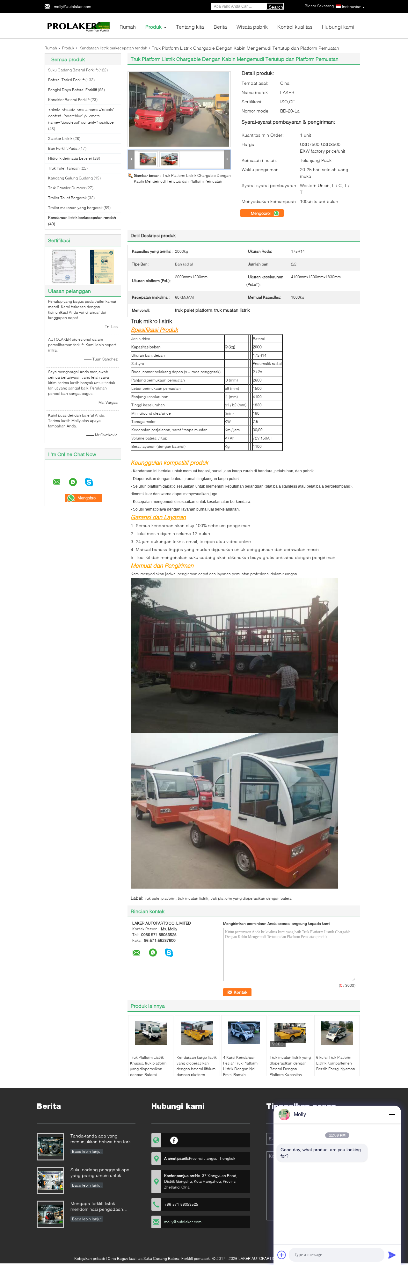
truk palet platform (159, 898)
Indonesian (351, 6)
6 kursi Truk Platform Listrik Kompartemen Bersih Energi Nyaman (335, 1063)
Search (276, 7)
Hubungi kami (338, 27)
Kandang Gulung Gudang (70, 178)
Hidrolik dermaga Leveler (70, 158)
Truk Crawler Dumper (66, 187)
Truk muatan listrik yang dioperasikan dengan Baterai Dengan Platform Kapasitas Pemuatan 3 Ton (290, 1069)
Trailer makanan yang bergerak (75, 207)
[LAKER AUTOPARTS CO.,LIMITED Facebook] (174, 1139)
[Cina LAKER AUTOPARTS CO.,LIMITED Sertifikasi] (64, 266)
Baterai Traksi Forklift (66, 79)
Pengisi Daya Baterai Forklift (72, 89)
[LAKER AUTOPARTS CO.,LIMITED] (80, 25)
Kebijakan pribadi (89, 1258)
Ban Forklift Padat (63, 148)
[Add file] (281, 1255)
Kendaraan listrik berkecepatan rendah (113, 48)
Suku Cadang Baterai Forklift (73, 70)
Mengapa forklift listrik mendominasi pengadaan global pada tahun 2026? (96, 1207)
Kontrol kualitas (294, 27)
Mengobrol (261, 213)
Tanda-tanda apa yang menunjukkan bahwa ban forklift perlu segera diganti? (102, 1139)
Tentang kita (190, 27)
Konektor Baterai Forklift (69, 99)
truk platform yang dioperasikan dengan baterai (252, 898)
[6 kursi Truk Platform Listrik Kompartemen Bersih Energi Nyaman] (337, 1033)
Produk (153, 27)
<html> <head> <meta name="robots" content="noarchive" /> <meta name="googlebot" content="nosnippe (81, 116)
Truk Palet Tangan (64, 168)
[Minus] (392, 1114)
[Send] (392, 1255)
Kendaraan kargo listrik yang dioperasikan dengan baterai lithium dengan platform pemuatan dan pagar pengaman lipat (197, 1071)
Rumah (128, 27)
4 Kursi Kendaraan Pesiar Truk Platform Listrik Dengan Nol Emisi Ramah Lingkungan (240, 1069)
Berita (220, 27)
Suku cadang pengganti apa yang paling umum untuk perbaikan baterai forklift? (99, 1173)
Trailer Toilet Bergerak (67, 197)
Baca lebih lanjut (86, 1151)
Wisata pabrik (252, 27)
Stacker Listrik (60, 138)
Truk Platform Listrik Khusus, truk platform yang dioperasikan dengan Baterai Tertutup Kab (148, 1069)
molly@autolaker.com (72, 6)
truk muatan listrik (193, 898)
